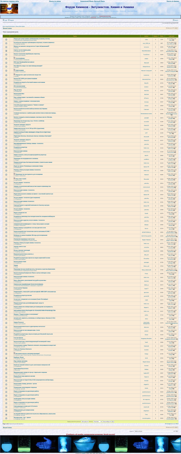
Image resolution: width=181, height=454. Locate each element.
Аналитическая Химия (20, 87)
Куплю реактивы (19, 93)
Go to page (168, 423)
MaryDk (146, 83)
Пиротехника (18, 180)
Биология (17, 370)
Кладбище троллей (20, 51)
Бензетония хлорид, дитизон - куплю (25, 383)
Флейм (17, 47)
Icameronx (146, 75)
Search (176, 20)
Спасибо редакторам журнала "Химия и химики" (29, 105)
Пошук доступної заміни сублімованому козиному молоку (32, 39)
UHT (146, 133)
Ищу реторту (18, 90)
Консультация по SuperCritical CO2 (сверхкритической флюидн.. (34, 380)
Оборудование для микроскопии (24, 410)
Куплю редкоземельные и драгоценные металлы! (29, 326)
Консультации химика (20, 151)
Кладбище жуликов (20, 44)
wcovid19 (146, 121)
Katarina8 (146, 346)
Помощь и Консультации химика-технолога (27, 170)
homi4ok (146, 349)
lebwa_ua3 (146, 266)
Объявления (18, 63)
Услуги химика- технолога (22, 182)
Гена (146, 414)
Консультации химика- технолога (24, 190)
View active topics (20, 26)
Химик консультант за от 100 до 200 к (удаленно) (29, 128)
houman (146, 365)
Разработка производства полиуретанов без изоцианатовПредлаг (34, 216)
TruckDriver (146, 54)
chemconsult (146, 151)
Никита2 (146, 174)
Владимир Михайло (146, 338)
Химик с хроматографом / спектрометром (27, 101)
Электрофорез (20, 58)
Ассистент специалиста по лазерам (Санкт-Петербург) (31, 299)
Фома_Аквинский (146, 269)
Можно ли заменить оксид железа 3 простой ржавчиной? (31, 46)
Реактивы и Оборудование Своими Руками (26, 240)
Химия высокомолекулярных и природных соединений (29, 285)
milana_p (146, 285)
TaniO (146, 342)
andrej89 (146, 118)
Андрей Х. (146, 384)
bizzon (146, 228)
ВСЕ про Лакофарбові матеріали (24, 62)
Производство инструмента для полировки (29, 174)
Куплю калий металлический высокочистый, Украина (30, 108)
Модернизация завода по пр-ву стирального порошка (30, 372)
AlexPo (146, 155)
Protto (146, 273)
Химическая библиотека (21, 315)
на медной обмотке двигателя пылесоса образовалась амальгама (35, 413)
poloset (146, 331)
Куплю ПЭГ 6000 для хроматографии (25, 78)
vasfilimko (146, 159)
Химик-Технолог (19, 322)
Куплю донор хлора (20, 261)
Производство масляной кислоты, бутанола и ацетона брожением (34, 269)
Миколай (146, 62)
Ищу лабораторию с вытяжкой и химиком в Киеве (29, 97)
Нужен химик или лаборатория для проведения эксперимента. (33, 306)
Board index (7, 28)
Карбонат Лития (19, 357)
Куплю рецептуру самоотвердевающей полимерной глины (32, 341)
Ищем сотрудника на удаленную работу (26, 391)
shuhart (146, 105)
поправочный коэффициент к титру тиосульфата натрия (31, 224)
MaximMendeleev (146, 50)
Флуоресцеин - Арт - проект (22, 417)
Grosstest (146, 129)
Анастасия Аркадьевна (146, 323)
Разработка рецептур (20, 147)
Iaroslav (146, 380)
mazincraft (146, 407)
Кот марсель (146, 399)
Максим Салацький (146, 70)
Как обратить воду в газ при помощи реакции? (28, 66)
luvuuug (146, 102)
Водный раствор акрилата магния (24, 376)
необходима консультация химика (24, 398)
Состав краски (18, 338)
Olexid (146, 334)
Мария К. (146, 307)
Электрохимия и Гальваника (22, 59)
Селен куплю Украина (20, 288)
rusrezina (146, 247)
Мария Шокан (146, 361)
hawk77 (146, 288)
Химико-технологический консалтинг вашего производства (32, 186)
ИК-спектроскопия (19, 86)
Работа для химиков (20, 55)
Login (5, 20)
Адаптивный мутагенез (21, 368)
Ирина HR (146, 166)
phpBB (83, 453)
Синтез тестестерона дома (22, 50)
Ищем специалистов (20, 212)
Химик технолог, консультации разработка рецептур (30, 155)
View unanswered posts (9, 26)
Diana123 (146, 125)
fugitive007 (146, 373)
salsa (146, 39)
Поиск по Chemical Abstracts (23, 349)
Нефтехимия (20, 70)
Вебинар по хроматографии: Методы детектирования (30, 235)
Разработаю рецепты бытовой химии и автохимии (29, 82)
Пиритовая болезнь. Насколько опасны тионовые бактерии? (32, 136)
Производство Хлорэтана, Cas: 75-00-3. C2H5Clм (29, 121)
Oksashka (146, 258)
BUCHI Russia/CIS (146, 236)
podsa (146, 315)
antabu (146, 58)
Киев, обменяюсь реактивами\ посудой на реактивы (30, 280)
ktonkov (146, 86)
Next (177, 423)
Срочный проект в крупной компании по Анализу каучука (31, 205)
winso (146, 318)
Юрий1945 (146, 251)
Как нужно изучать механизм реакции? (28, 353)
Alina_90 (146, 254)
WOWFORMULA (146, 232)
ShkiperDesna (146, 66)
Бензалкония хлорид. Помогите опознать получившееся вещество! (35, 345)
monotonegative (146, 418)
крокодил (146, 262)
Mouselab (146, 179)
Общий (17, 160)
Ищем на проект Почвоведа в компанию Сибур (28, 166)
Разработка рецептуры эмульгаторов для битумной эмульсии (33, 334)
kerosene (146, 47)
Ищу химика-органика (20, 361)
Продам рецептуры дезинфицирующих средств (29, 303)
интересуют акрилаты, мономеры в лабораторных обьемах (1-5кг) (34, 318)
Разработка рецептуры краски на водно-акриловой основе (32, 258)
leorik (146, 358)
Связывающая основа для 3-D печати (25, 406)
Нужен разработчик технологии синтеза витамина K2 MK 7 (32, 231)
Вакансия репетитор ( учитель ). (24, 254)
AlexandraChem (146, 79)
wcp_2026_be (146, 43)
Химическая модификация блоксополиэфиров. (28, 284)
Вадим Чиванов (146, 239)
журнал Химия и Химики (21, 106)
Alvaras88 (146, 136)
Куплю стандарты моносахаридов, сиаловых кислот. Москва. (33, 117)
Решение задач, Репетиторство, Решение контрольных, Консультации (33, 355)
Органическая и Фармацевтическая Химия (26, 40)
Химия (16, 265)
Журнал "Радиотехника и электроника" (26, 314)
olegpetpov (146, 410)
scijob (146, 300)
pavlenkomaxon (146, 392)
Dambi (146, 213)
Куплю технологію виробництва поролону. (27, 54)
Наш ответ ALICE (21, 179)
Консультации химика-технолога (24, 201)
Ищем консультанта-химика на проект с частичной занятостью (33, 194)
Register (11, 20)
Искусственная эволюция (22, 250)
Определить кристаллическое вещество (28, 75)
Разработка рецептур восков (23, 295)
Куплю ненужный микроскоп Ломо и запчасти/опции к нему (32, 273)
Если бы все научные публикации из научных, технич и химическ (34, 42)
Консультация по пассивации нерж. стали (27, 330)
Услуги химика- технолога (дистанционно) (27, 197)
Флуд (16, 266)
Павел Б (146, 376)
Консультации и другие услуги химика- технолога (29, 220)
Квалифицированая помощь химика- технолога (28, 143)
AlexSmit (146, 90)
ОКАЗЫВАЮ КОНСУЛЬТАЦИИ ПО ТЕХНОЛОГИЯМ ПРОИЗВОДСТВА (35, 310)
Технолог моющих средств (22, 124)
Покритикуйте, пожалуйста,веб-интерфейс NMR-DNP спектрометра (35, 291)
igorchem (146, 292)
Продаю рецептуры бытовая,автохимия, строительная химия (33, 162)
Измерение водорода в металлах (24, 239)
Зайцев (146, 369)
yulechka (146, 144)
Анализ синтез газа (20, 246)
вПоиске (146, 98)
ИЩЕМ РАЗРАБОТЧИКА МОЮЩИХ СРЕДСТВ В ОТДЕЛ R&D (32, 132)
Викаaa (146, 224)
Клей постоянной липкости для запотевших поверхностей (32, 365)
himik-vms (146, 148)
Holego (146, 354)
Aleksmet (146, 327)
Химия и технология (20, 71)
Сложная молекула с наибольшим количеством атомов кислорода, (35, 113)
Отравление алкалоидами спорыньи (25, 387)
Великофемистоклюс (146, 113)
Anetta (146, 388)
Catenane (146, 109)
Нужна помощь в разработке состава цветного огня (30, 227)
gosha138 (146, 296)
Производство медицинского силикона (26, 158)
